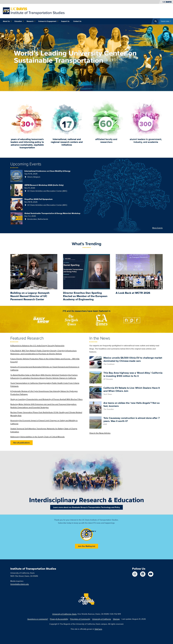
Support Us (65, 21)
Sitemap (116, 619)
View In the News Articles (99, 433)
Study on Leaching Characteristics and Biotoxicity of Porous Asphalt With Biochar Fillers (46, 399)
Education (18, 21)
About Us (6, 21)
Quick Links (165, 21)
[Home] (34, 10)
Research (30, 21)
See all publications (21, 442)
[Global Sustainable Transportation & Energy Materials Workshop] (16, 218)
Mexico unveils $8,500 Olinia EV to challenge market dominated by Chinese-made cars (132, 359)
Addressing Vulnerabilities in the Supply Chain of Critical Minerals (37, 436)
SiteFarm (98, 629)
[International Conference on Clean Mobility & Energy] (16, 175)
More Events (157, 227)
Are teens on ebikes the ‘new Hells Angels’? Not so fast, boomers (131, 404)
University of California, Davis (64, 614)
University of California (101, 619)
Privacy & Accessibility (59, 619)
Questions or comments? (37, 619)
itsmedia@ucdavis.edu (19, 584)
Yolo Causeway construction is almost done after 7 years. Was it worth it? (131, 419)
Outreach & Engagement (47, 21)
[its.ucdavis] (134, 574)
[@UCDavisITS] (150, 574)
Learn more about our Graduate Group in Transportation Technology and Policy (86, 507)
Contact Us (77, 21)
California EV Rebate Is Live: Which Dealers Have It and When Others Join (131, 389)
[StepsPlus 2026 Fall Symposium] (16, 204)
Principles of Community (80, 619)
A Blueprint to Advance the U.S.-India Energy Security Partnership (37, 345)
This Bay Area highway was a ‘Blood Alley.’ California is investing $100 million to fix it (132, 374)
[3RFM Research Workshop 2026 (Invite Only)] (16, 190)
